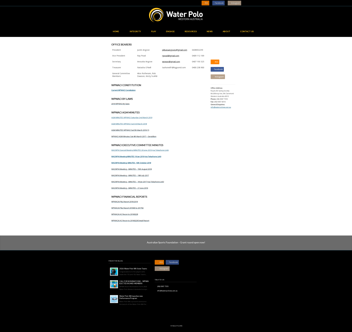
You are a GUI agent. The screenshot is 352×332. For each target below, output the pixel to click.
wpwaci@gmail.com (171, 61)
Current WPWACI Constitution (123, 90)
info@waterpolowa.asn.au (221, 107)
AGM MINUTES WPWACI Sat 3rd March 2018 (129, 124)
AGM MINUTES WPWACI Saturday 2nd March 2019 (131, 117)
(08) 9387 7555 (163, 286)
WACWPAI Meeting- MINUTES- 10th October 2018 (131, 163)
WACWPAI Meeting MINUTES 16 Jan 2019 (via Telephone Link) (136, 156)
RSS (206, 3)
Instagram (235, 3)
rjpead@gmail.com (170, 55)
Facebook (219, 3)
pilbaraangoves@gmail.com (174, 50)
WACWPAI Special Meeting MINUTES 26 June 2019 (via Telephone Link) (140, 150)
